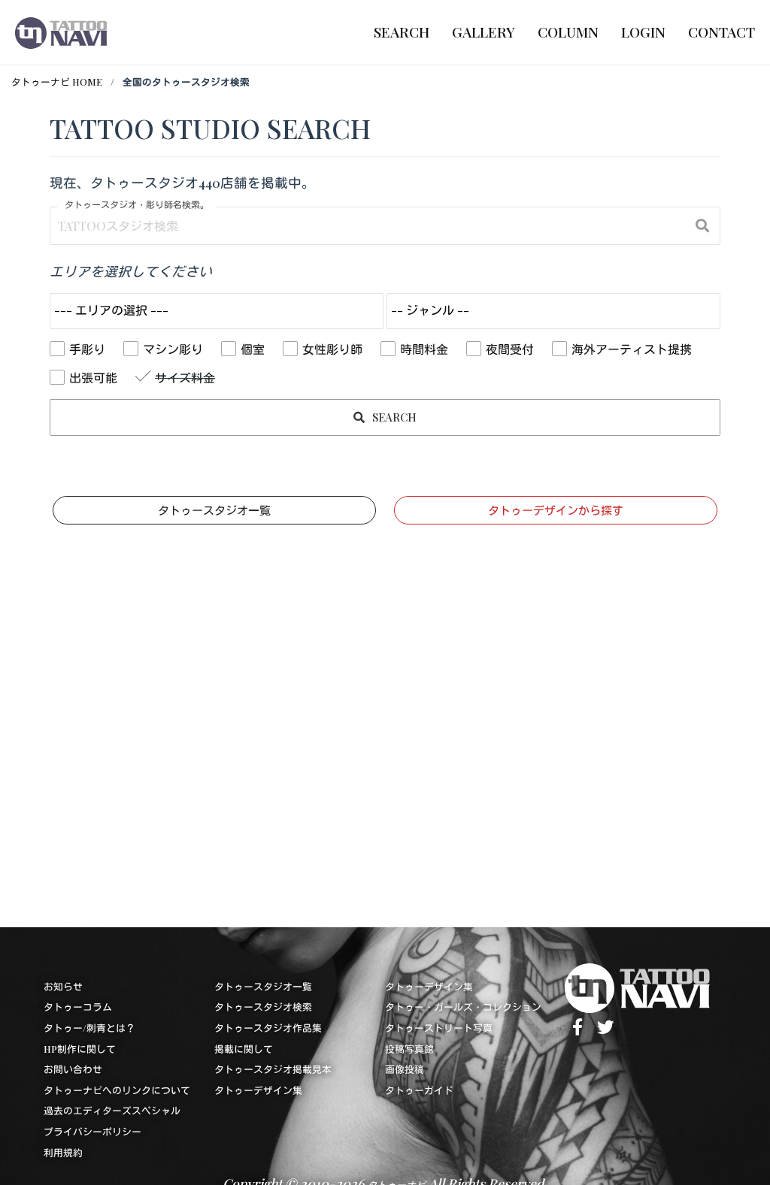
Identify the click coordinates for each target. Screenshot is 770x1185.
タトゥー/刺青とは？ (89, 1027)
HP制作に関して (80, 1048)
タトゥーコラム (78, 1006)
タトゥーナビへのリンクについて (117, 1090)
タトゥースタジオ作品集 (268, 1027)
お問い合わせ (73, 1069)
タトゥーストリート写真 (439, 1027)
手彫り (87, 349)
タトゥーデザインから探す (555, 510)
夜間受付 (510, 349)
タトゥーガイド (419, 1090)
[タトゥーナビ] (61, 32)
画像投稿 (404, 1069)
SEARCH (393, 417)
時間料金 (424, 349)
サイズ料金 (185, 377)
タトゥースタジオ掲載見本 (273, 1069)
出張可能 (93, 377)
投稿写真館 (409, 1048)
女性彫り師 (332, 349)
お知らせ (63, 986)
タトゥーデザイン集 (258, 1090)
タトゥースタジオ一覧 (214, 510)
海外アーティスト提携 (631, 349)
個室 (253, 349)
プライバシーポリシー (92, 1131)
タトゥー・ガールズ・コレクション (463, 1006)
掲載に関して (243, 1048)
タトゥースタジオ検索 (263, 1006)
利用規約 (63, 1152)
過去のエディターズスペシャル (112, 1110)
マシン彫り (173, 349)
